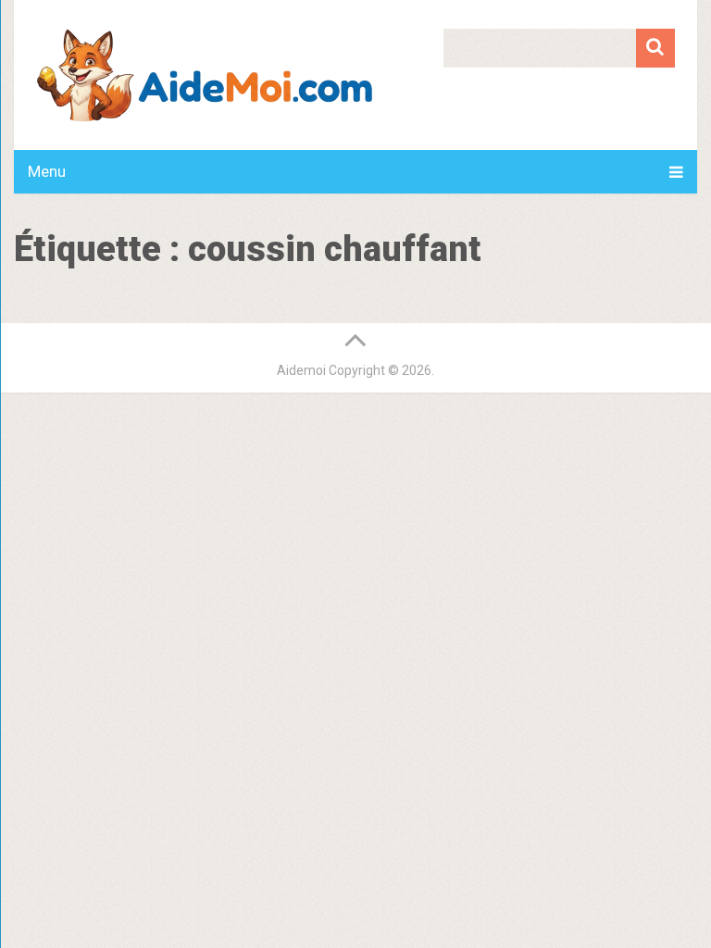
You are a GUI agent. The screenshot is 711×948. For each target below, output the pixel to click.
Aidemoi (301, 370)
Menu (47, 171)
